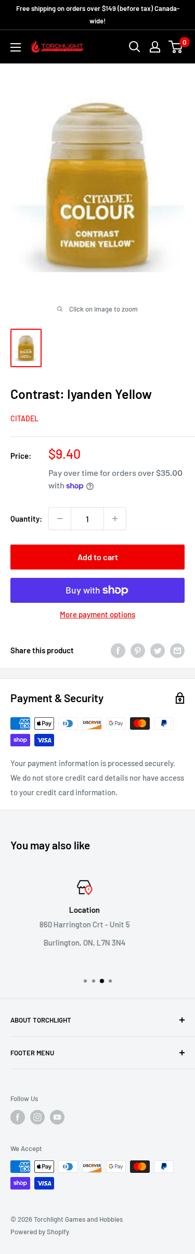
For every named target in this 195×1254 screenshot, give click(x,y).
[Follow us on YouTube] (57, 1117)
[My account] (155, 47)
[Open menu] (15, 47)
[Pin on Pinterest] (138, 650)
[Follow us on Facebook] (17, 1117)
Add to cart (97, 557)
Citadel (24, 418)
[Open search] (134, 47)
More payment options (97, 614)
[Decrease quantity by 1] (60, 518)
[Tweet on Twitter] (157, 650)
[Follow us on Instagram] (37, 1117)
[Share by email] (177, 650)
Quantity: (26, 518)
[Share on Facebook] (118, 650)
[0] (176, 47)
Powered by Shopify (39, 1231)
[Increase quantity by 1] (115, 518)
